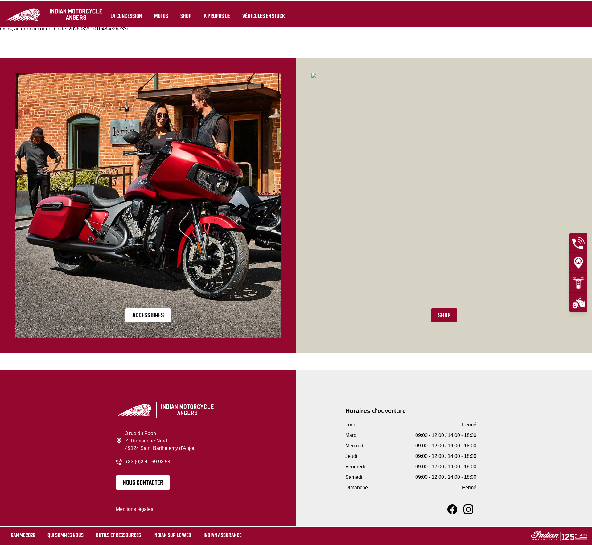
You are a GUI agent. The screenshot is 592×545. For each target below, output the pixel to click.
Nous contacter (143, 483)
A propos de (217, 16)
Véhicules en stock (263, 16)
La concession (126, 16)
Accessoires (148, 315)
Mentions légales (134, 509)
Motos (161, 16)
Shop (185, 16)
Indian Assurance (222, 535)
